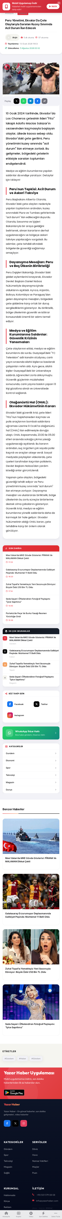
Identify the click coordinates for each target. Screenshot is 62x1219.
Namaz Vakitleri (40, 1161)
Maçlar (35, 1166)
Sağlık (7, 1172)
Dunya (9, 789)
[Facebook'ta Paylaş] (37, 101)
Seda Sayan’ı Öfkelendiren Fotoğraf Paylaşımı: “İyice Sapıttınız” (28, 600)
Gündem (23, 13)
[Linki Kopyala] (44, 101)
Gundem (10, 753)
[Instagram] (23, 1123)
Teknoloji (10, 775)
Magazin (10, 782)
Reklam (7, 1207)
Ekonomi (10, 760)
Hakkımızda (9, 1195)
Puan (34, 1172)
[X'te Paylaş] (16, 101)
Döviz (35, 1149)
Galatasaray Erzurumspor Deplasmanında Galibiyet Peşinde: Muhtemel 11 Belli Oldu (30, 571)
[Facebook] (7, 1123)
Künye (7, 1201)
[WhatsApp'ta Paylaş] (23, 101)
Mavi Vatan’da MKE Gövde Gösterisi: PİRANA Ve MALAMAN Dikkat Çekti (29, 557)
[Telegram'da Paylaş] (30, 101)
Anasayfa (9, 13)
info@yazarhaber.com (47, 1200)
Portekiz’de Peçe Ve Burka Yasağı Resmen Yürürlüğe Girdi (26, 615)
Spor (8, 767)
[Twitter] (15, 1123)
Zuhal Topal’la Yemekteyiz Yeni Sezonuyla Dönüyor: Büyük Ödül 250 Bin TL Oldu (31, 586)
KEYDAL (49, 1208)
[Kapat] (59, 3)
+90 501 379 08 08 (46, 1194)
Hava (35, 1154)
